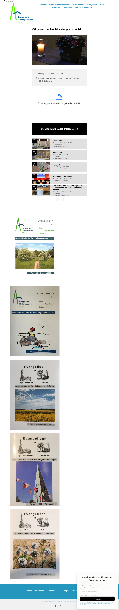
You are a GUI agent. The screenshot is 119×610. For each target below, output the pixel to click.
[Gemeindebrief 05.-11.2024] (59, 544)
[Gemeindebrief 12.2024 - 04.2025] (59, 469)
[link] (60, 4)
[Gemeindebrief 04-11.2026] (59, 247)
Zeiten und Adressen (35, 591)
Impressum (44, 601)
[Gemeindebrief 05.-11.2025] (59, 321)
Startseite (43, 5)
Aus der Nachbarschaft (83, 8)
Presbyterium (92, 5)
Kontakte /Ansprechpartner (59, 5)
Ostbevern (56, 8)
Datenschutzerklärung (56, 601)
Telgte (101, 5)
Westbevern (68, 8)
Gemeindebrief (78, 5)
